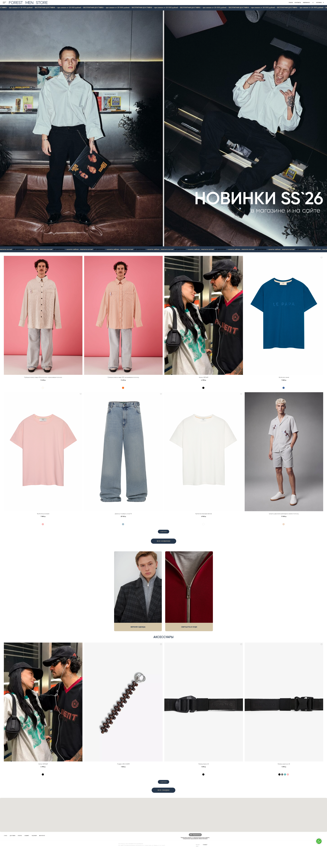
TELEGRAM (34, 835)
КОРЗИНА (319, 2)
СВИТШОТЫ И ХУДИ (189, 627)
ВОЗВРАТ (27, 835)
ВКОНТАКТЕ (42, 835)
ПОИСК (291, 2)
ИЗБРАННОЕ (306, 2)
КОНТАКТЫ (298, 2)
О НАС (5, 835)
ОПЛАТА (20, 835)
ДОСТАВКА (12, 835)
